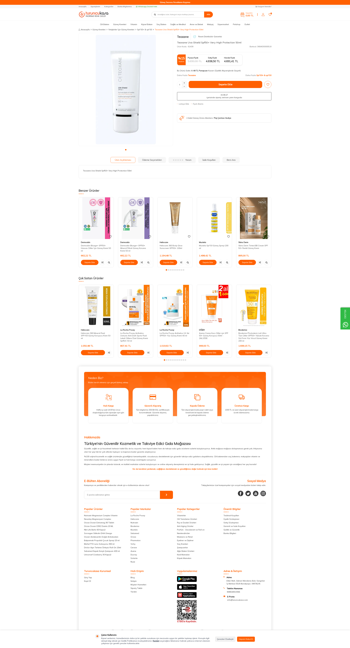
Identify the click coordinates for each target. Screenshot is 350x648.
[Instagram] (263, 493)
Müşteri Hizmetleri (138, 584)
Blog (133, 577)
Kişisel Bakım (146, 24)
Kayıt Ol (87, 581)
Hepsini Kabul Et (246, 639)
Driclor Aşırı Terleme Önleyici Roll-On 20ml (102, 547)
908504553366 (233, 592)
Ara (208, 14)
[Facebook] (240, 493)
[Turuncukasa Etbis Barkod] (187, 622)
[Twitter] (248, 493)
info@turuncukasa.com (237, 600)
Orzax (133, 537)
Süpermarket (223, 24)
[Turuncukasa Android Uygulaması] (187, 581)
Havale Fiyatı (229, 58)
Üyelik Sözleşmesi (231, 519)
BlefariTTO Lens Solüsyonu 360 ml (99, 544)
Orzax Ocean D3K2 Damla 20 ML (98, 526)
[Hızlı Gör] (109, 262)
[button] (125, 149)
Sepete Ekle (225, 84)
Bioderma (242, 330)
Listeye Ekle (184, 104)
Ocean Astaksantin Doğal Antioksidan (101, 537)
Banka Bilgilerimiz (125, 6)
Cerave (134, 547)
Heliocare (164, 242)
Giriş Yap (88, 577)
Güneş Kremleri (119, 24)
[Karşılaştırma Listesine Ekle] (102, 262)
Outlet (247, 24)
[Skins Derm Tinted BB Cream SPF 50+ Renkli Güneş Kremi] (253, 218)
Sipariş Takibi (136, 588)
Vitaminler (181, 515)
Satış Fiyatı (212, 58)
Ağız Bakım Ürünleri (185, 551)
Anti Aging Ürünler (185, 526)
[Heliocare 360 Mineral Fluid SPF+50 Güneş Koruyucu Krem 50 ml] (96, 306)
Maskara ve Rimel (185, 537)
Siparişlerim (95, 6)
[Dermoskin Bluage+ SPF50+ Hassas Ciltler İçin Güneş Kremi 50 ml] (96, 218)
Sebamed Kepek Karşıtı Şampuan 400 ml (102, 551)
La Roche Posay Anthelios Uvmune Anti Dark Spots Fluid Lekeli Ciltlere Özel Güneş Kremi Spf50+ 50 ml (134, 337)
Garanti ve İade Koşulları (235, 526)
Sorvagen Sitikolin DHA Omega (98, 533)
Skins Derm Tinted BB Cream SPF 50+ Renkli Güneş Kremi (253, 246)
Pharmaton (136, 540)
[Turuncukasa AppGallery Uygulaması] (187, 597)
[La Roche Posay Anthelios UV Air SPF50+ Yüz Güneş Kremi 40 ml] (175, 306)
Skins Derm (243, 242)
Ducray (134, 554)
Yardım (134, 592)
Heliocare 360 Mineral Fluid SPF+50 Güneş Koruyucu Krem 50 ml (95, 336)
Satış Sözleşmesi (231, 522)
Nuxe (133, 562)
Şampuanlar (182, 547)
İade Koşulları (209, 160)
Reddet (156, 641)
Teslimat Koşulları (231, 515)
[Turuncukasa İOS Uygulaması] (187, 589)
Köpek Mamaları (184, 558)
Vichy (133, 544)
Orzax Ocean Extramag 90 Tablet (99, 522)
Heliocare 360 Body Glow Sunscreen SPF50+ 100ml (171, 246)
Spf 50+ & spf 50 (144, 29)
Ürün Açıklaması (123, 160)
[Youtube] (255, 493)
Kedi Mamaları (183, 554)
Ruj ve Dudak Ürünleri (186, 522)
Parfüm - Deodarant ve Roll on (191, 530)
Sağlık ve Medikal (178, 24)
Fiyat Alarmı (198, 104)
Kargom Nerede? (264, 6)
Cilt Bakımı (104, 24)
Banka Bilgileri (230, 533)
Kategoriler (108, 6)
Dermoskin (85, 242)
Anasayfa (82, 6)
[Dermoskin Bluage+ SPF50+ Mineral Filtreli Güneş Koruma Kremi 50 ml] (135, 218)
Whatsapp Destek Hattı (147, 6)
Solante (134, 558)
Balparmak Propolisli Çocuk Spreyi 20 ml (101, 540)
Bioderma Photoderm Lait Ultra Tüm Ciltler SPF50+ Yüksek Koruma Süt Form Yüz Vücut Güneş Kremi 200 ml (253, 337)
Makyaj (210, 24)
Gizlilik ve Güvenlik (232, 530)
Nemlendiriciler (183, 533)
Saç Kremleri (182, 544)
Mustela (202, 242)
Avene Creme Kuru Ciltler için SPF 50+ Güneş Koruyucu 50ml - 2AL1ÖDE (213, 336)
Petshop (236, 24)
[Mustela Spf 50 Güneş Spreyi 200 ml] (214, 218)
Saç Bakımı (161, 24)
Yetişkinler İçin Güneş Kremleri (121, 29)
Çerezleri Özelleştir (225, 639)
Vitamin (133, 24)
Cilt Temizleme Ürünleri (187, 519)
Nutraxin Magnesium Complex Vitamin (101, 515)
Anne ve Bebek (196, 24)
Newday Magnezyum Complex (97, 519)
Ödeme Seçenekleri (152, 160)
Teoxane (183, 36)
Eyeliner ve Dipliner (185, 540)
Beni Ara (231, 160)
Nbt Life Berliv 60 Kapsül (94, 530)
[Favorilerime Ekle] (110, 236)
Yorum (188, 160)
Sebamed (135, 533)
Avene (133, 551)
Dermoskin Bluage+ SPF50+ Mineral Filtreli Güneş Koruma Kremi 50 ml (133, 248)
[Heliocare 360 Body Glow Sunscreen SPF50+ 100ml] (175, 218)
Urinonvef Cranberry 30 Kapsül (97, 554)
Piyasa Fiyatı (193, 58)
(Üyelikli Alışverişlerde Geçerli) (228, 70)
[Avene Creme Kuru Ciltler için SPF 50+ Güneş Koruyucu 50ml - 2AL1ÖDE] (214, 306)
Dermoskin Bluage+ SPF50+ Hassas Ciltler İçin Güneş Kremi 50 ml (96, 248)
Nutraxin (134, 522)
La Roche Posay (127, 330)
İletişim (134, 581)
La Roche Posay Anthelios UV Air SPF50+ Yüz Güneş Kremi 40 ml (174, 334)
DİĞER (202, 330)
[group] (126, 89)
